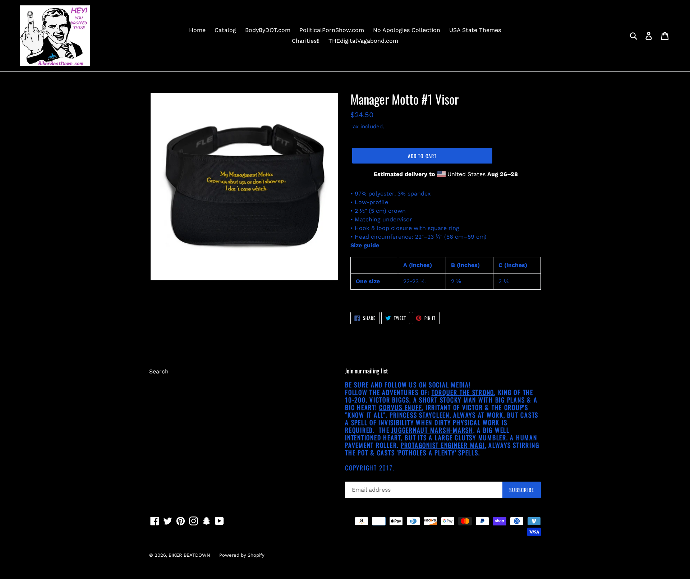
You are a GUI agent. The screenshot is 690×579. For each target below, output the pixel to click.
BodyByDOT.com (267, 30)
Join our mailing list (366, 370)
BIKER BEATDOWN (189, 555)
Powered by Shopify (241, 555)
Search (159, 371)
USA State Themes (475, 30)
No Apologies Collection (406, 30)
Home (197, 30)
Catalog (225, 30)
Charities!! (305, 40)
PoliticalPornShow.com (331, 30)
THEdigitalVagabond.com (363, 40)
